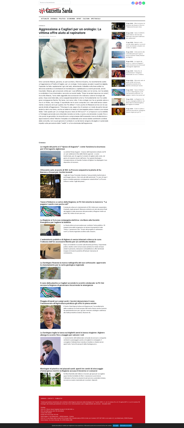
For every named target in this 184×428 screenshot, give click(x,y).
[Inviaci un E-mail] (140, 3)
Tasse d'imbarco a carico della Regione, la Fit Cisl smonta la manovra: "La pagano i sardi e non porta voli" (73, 203)
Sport (78, 19)
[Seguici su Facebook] (133, 3)
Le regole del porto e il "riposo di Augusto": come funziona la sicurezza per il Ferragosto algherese (72, 148)
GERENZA (43, 398)
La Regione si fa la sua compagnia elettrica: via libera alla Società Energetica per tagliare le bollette (69, 221)
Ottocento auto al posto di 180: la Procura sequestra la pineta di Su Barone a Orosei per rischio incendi (70, 171)
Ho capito (115, 425)
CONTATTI (51, 398)
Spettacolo (95, 19)
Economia (71, 19)
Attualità (45, 19)
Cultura (86, 19)
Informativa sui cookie (125, 425)
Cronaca (53, 19)
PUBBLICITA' (58, 398)
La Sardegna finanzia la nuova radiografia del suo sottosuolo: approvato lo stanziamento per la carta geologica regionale (73, 264)
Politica (62, 19)
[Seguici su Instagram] (137, 3)
